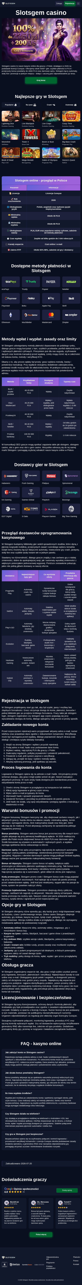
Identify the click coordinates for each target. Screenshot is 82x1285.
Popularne (9, 105)
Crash (49, 105)
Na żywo (29, 105)
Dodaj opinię (67, 1190)
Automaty (69, 105)
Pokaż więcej (41, 1234)
